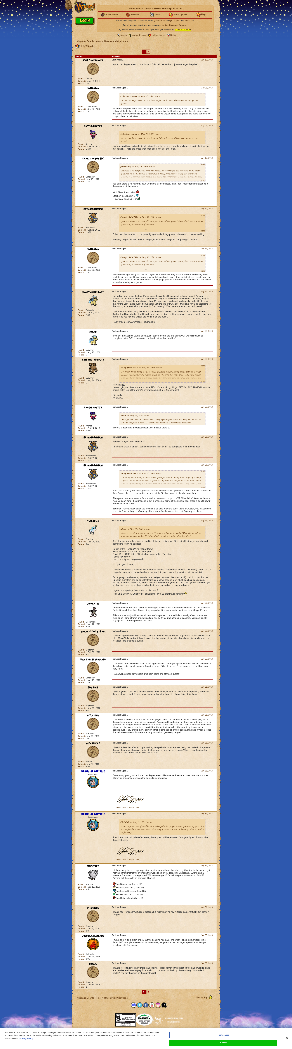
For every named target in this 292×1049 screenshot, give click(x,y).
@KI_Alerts (174, 20)
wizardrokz (93, 743)
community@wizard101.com (127, 807)
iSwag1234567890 (93, 158)
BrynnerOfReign (93, 209)
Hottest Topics (158, 35)
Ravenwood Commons (116, 41)
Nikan (93, 332)
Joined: (82, 81)
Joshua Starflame (93, 936)
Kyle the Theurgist (93, 360)
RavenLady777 (93, 126)
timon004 (93, 521)
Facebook (188, 20)
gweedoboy (93, 88)
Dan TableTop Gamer (93, 659)
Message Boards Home (89, 41)
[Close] (287, 1038)
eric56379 (93, 866)
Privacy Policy (26, 1038)
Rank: (81, 78)
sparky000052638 (93, 631)
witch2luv (93, 715)
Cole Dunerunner (93, 60)
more (203, 165)
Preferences (223, 1035)
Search (123, 35)
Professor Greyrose (93, 771)
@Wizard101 (159, 20)
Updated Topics (139, 35)
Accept (223, 1043)
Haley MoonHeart (93, 292)
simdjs (93, 964)
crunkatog (93, 604)
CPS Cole (93, 687)
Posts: (81, 83)
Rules (173, 35)
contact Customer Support (174, 25)
